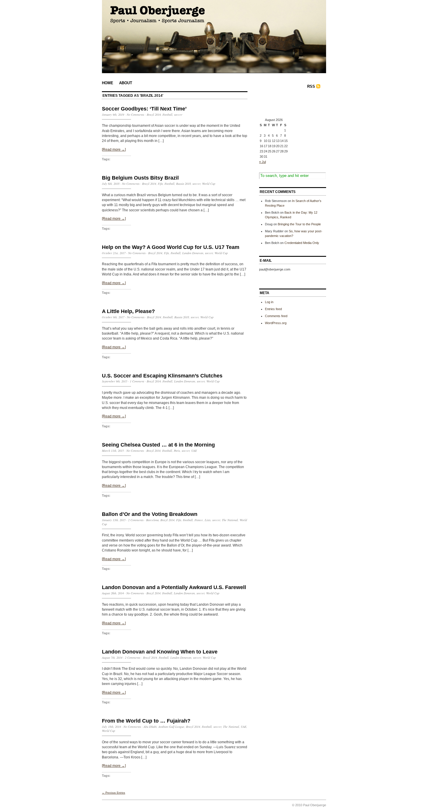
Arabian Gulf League (171, 727)
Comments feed (276, 316)
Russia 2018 (183, 184)
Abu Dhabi (150, 727)
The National (230, 520)
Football (167, 115)
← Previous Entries (113, 792)
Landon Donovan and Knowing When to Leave (159, 652)
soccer (178, 115)
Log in (269, 302)
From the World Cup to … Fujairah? (146, 721)
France (198, 520)
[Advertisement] (288, 104)
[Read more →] (114, 149)
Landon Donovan (192, 253)
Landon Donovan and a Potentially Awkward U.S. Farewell (174, 587)
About (125, 83)
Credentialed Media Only (301, 243)
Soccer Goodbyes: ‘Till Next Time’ (144, 109)
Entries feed (273, 309)
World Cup (208, 184)
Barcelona (152, 520)
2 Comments (136, 520)
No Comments (135, 115)
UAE (194, 451)
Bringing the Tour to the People (299, 224)
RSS (311, 86)
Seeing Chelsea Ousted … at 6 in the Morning (158, 445)
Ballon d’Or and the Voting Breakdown (149, 514)
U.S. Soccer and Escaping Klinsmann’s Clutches (162, 376)
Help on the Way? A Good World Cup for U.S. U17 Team (170, 247)
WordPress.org (275, 323)
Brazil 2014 (154, 115)
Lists (208, 520)
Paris (177, 451)
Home (107, 83)
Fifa (160, 184)
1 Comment (137, 381)
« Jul (262, 162)
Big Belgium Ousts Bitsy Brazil (140, 178)
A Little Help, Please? (128, 311)
